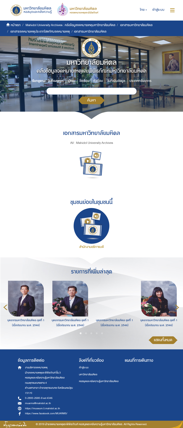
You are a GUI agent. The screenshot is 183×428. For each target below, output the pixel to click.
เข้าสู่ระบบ (83, 367)
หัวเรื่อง (98, 81)
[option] (25, 307)
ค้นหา (91, 100)
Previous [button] (5, 307)
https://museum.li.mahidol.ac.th (42, 408)
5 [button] (102, 333)
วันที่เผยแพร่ (56, 81)
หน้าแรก (16, 25)
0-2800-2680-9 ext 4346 (39, 398)
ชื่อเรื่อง (84, 81)
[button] (143, 10)
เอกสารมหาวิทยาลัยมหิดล (136, 25)
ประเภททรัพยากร (140, 81)
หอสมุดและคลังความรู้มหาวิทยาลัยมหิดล (98, 381)
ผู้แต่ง (71, 81)
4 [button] (96, 333)
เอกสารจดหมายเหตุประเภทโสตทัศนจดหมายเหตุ (40, 31)
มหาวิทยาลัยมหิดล (88, 374)
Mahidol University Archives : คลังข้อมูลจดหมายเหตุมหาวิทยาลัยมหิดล (70, 25)
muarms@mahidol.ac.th (38, 403)
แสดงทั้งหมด (163, 340)
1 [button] (80, 333)
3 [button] (91, 333)
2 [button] (86, 333)
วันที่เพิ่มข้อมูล (116, 81)
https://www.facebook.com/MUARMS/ (46, 413)
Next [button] (177, 307)
